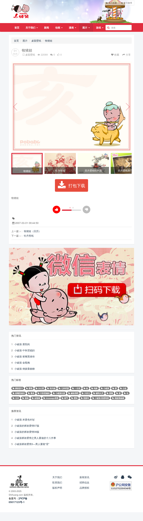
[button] (15, 164)
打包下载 (76, 185)
